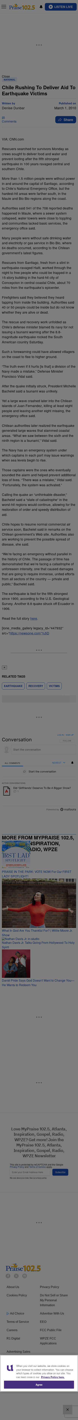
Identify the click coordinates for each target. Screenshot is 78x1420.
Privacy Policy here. (53, 1377)
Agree (39, 1384)
